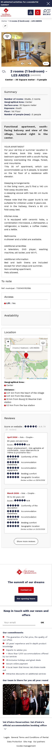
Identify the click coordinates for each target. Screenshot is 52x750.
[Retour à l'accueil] (6, 12)
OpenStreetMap (41, 378)
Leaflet (31, 378)
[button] (26, 356)
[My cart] (37, 12)
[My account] (31, 12)
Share (5, 26)
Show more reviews (26, 541)
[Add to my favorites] (3, 72)
